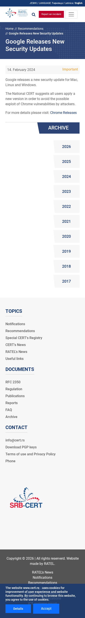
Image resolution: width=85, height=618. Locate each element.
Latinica (69, 3)
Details (18, 608)
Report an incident (51, 14)
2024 (66, 176)
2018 (66, 266)
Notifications (15, 324)
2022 (66, 206)
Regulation (13, 389)
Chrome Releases (63, 113)
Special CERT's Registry (23, 338)
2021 (66, 221)
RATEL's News (16, 352)
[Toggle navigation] (71, 14)
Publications (15, 396)
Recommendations (30, 28)
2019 (66, 251)
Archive (11, 417)
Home (9, 28)
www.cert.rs (31, 588)
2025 (66, 161)
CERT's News (15, 345)
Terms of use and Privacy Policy (30, 454)
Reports (11, 403)
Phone (10, 461)
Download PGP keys (21, 447)
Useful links (14, 359)
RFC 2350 (12, 382)
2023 (66, 191)
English (78, 3)
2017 (66, 281)
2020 (66, 236)
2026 (66, 146)
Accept (46, 609)
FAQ (8, 410)
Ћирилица (57, 3)
